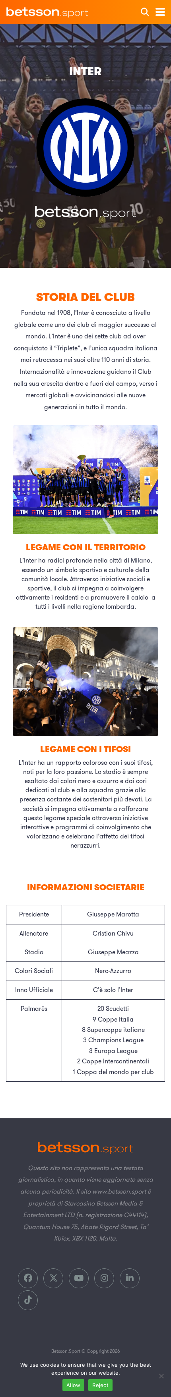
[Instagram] (104, 1278)
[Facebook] (28, 1278)
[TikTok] (28, 1300)
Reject (100, 1385)
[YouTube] (79, 1278)
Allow (73, 1385)
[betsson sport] (47, 10)
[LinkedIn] (130, 1278)
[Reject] (161, 1376)
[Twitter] (53, 1278)
